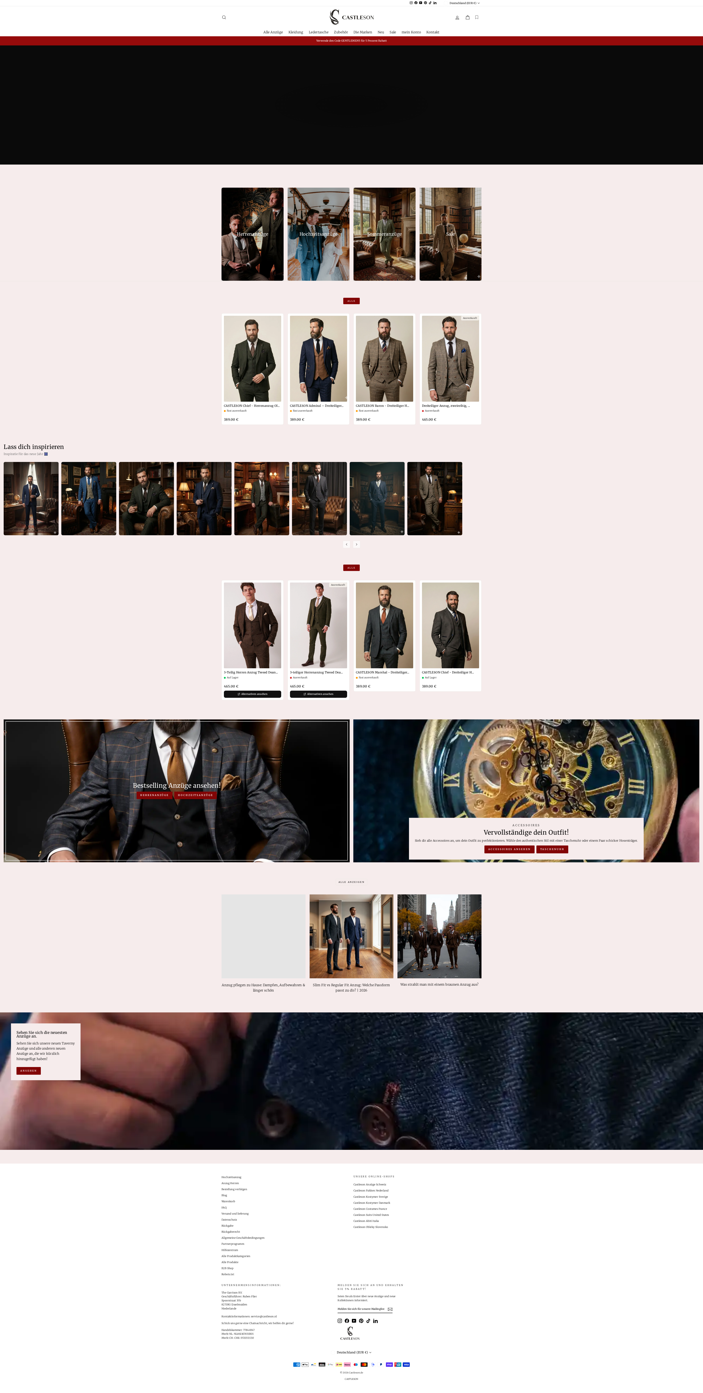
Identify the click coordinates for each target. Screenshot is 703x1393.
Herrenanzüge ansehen (351, 119)
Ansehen (28, 1070)
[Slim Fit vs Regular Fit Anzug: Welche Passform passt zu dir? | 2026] (352, 936)
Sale (393, 32)
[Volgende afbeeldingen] (356, 544)
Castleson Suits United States (371, 1215)
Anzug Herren (230, 1183)
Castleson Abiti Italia (366, 1221)
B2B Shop (227, 1268)
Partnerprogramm (233, 1243)
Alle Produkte (230, 1262)
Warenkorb (228, 1201)
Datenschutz (229, 1219)
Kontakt (433, 32)
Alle (351, 301)
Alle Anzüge (273, 32)
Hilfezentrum (230, 1250)
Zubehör (341, 32)
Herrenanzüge (154, 795)
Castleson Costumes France (370, 1208)
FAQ (224, 1207)
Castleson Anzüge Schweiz (370, 1184)
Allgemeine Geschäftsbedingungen (243, 1237)
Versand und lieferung (235, 1213)
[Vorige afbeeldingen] (346, 544)
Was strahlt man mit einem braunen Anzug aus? (439, 984)
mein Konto (411, 32)
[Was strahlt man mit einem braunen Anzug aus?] (439, 936)
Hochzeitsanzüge (195, 795)
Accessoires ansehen (509, 849)
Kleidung (296, 32)
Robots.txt (228, 1274)
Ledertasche (318, 32)
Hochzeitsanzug (231, 1177)
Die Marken (363, 32)
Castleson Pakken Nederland (371, 1190)
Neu (381, 32)
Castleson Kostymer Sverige (371, 1196)
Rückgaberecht (231, 1231)
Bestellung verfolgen (234, 1189)
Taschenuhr (552, 849)
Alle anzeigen (352, 882)
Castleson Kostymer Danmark (372, 1202)
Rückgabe (227, 1225)
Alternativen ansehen (254, 694)
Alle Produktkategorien (236, 1256)
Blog (224, 1195)
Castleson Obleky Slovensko (371, 1227)
